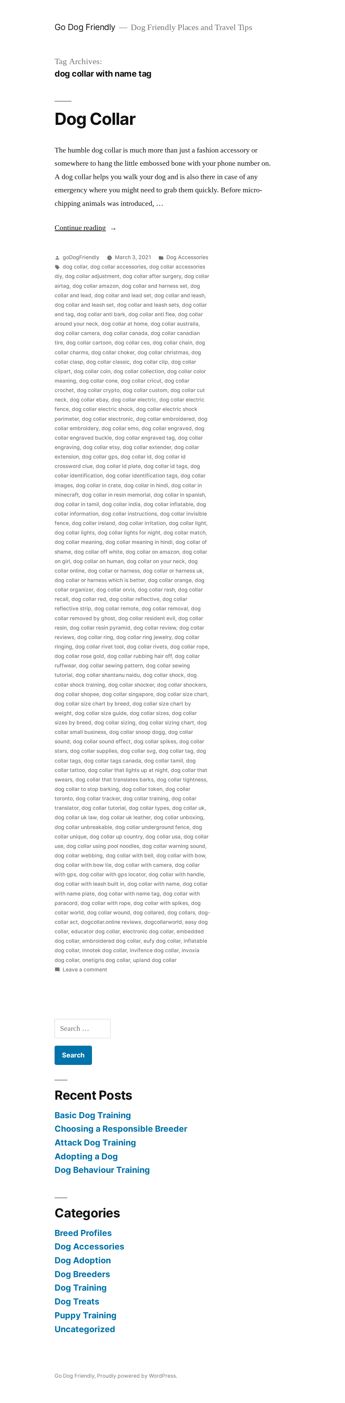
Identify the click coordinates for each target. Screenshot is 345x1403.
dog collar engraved (167, 428)
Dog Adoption (83, 1260)
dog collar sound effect (102, 741)
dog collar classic (108, 362)
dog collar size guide (101, 713)
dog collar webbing (79, 855)
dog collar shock (163, 675)
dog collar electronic (107, 419)
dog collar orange (170, 580)
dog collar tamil (163, 761)
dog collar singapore (127, 694)
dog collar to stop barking (87, 789)
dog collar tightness (181, 779)
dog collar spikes (155, 741)
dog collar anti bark (101, 314)
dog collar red (88, 599)
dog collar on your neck (156, 561)
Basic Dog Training (93, 1115)
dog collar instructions (129, 514)
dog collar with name (153, 884)
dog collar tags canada (112, 761)
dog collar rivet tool (99, 646)
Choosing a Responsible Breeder (121, 1129)
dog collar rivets (147, 646)
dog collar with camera (143, 865)
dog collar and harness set (154, 286)
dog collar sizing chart (166, 722)
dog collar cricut (141, 381)
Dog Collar (95, 119)
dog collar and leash (179, 295)
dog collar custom (145, 390)
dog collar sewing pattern (111, 665)
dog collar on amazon (152, 552)
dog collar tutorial (104, 808)
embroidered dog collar (111, 941)
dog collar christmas (162, 352)
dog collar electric (133, 399)
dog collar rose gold (79, 656)
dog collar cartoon (89, 342)
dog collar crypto (98, 390)
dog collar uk (188, 808)
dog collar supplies (93, 751)
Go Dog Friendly (85, 27)
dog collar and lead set (122, 295)
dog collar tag (176, 751)
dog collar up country (116, 836)
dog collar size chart (181, 694)
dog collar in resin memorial (116, 495)
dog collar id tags (165, 466)
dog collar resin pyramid (100, 628)
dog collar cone (98, 381)
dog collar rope (189, 646)
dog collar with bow (180, 855)
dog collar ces (132, 342)
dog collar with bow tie (83, 865)
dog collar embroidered (165, 419)
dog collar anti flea (151, 314)
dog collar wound (108, 912)
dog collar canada (125, 333)
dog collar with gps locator (112, 874)
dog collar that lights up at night (128, 770)
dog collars (181, 912)
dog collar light (187, 523)
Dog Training (81, 1288)
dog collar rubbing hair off (139, 656)
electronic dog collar (148, 931)
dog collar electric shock (102, 409)
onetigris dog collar (106, 960)
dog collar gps (100, 456)
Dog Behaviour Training (102, 1170)
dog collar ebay (89, 399)
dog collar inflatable (168, 504)
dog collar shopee (77, 694)
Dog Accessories (187, 257)
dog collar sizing (114, 722)
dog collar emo (119, 428)
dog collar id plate (118, 466)
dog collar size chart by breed (92, 703)
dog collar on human (98, 561)
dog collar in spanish (179, 495)
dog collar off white (98, 552)
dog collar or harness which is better (100, 580)
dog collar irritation (142, 523)
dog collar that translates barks (114, 779)
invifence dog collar (154, 950)
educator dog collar (95, 931)
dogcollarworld (163, 922)
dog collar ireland (93, 523)
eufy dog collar (162, 941)
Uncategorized (85, 1329)
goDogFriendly (81, 257)
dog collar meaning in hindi (138, 542)
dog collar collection (139, 371)
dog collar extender (147, 447)
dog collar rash (156, 589)
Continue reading (86, 227)
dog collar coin (92, 371)
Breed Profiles (83, 1233)
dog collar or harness (114, 571)
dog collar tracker (98, 798)
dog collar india (121, 504)
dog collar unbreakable (83, 827)
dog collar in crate (98, 485)
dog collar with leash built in (89, 884)
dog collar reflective (134, 599)
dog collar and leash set (84, 305)
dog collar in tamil (77, 504)
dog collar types (149, 808)
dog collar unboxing (178, 817)
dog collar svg (138, 751)
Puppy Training (86, 1315)
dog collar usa (163, 836)
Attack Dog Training (95, 1142)
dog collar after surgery (152, 276)
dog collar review (154, 628)
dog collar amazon (95, 286)
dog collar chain (172, 342)
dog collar (75, 267)
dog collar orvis (115, 589)
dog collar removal (165, 608)
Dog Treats (77, 1301)
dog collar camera (77, 333)
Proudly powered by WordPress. (137, 1376)
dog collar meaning (78, 542)
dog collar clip (150, 362)
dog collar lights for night (129, 532)
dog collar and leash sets (148, 305)
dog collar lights (75, 532)
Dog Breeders (82, 1274)
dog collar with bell (129, 855)
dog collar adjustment (92, 276)
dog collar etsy (101, 447)
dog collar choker (112, 352)
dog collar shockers (181, 685)
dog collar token (142, 789)
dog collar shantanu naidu (107, 675)
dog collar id (136, 456)
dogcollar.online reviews (111, 922)
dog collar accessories (118, 267)
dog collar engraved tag (145, 438)
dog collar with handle (176, 874)
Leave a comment (85, 969)
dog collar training (145, 798)
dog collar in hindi (146, 485)
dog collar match (184, 532)
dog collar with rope (105, 903)
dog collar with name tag (129, 893)
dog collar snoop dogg (137, 732)
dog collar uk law (76, 817)
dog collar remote (116, 608)
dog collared (148, 912)
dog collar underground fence (152, 827)
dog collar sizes (149, 713)
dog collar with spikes (160, 903)
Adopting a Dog (86, 1156)
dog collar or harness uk (172, 571)
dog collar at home (124, 324)
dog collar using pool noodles (102, 846)
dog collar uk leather (125, 817)
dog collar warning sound (173, 846)
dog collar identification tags (142, 475)
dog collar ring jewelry (143, 637)
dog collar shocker (131, 685)
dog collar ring (95, 637)
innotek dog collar (104, 950)
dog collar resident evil (146, 618)
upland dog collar (155, 960)
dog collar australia (174, 324)
